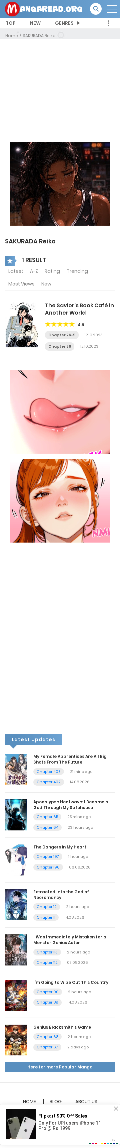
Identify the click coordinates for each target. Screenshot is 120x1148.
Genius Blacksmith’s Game (62, 1027)
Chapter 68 (47, 1036)
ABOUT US (86, 1101)
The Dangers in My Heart (59, 847)
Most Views (21, 283)
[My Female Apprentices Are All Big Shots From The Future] (16, 769)
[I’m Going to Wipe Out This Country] (16, 995)
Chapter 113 (47, 952)
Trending (77, 271)
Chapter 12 (47, 906)
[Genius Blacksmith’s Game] (16, 1039)
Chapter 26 (59, 346)
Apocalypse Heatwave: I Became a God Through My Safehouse (70, 804)
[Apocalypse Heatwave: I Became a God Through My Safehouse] (16, 814)
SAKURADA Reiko (39, 35)
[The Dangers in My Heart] (16, 859)
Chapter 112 (47, 962)
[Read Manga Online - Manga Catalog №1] (43, 8)
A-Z (34, 271)
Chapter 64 (47, 827)
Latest (15, 271)
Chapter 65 (47, 816)
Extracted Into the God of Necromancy (61, 894)
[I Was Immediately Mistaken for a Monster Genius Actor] (16, 949)
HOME (29, 1101)
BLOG (56, 1101)
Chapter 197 (48, 856)
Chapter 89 (47, 1002)
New (46, 283)
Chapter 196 (48, 867)
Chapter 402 (49, 782)
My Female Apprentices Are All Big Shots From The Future (70, 759)
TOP (11, 23)
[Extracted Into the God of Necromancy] (16, 904)
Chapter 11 (46, 917)
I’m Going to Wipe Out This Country (70, 982)
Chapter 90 (48, 992)
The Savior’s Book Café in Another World (79, 309)
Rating (52, 271)
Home (11, 35)
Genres (64, 23)
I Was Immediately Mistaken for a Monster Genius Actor (69, 939)
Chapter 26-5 (61, 335)
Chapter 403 (49, 771)
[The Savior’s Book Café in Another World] (21, 324)
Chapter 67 (47, 1047)
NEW (35, 23)
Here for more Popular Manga (60, 1067)
